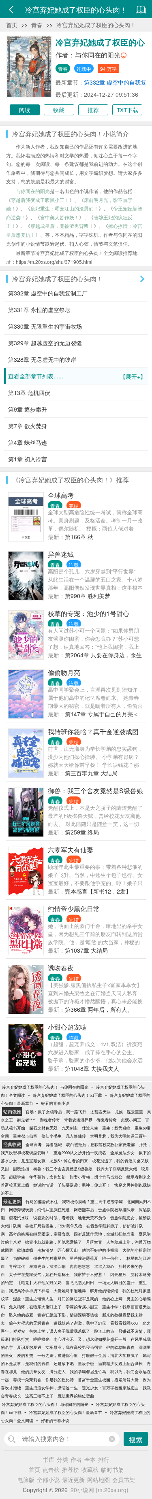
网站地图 (98, 1480)
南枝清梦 (45, 1250)
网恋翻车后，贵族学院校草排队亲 (104, 1209)
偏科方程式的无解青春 (29, 1323)
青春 (37, 25)
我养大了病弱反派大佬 (116, 1169)
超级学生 (17, 1177)
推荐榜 (70, 1469)
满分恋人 (57, 1371)
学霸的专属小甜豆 (82, 1307)
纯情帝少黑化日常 (74, 908)
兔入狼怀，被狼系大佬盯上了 (35, 1307)
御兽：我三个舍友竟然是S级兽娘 (95, 790)
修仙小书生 (51, 1136)
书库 (48, 1459)
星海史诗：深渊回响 (47, 1266)
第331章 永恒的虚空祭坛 (39, 310)
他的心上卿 (112, 1299)
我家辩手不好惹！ (90, 1274)
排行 (103, 1459)
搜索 (136, 1439)
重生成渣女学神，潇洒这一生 (51, 1388)
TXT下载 (127, 110)
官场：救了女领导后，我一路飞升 (56, 1112)
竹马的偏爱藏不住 (42, 1201)
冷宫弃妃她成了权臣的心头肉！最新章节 (65, 1412)
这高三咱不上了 (39, 1396)
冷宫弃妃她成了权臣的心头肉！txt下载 (67, 1095)
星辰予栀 (86, 1363)
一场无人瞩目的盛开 (116, 1282)
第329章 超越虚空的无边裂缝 (45, 343)
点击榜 (51, 1469)
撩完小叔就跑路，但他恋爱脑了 (53, 1242)
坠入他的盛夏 (21, 1315)
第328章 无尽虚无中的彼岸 (42, 359)
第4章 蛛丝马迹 (27, 442)
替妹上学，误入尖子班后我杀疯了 (59, 1331)
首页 (11, 25)
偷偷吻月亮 (64, 672)
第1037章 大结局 (86, 950)
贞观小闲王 (131, 1120)
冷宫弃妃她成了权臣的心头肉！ (96, 25)
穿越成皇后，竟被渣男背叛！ (62, 225)
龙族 (119, 1112)
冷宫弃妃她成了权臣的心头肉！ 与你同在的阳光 (45, 1087)
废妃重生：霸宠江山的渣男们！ (64, 208)
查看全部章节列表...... (77, 376)
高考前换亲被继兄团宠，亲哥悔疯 (39, 1234)
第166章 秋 (79, 537)
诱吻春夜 (61, 967)
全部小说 (48, 1480)
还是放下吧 (64, 1363)
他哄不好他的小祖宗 (100, 1250)
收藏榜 (89, 1469)
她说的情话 (43, 1185)
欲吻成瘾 (25, 1250)
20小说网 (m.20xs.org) (99, 1490)
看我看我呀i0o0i (124, 1323)
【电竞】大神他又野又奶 (39, 1282)
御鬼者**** (26, 1120)
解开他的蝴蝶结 (104, 1290)
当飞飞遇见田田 (80, 1282)
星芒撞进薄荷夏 (84, 1258)
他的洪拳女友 (33, 1371)
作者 (76, 1459)
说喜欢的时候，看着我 (53, 1218)
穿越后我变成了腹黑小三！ (40, 199)
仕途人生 (90, 1128)
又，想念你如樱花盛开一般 (102, 1339)
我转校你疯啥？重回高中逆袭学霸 (92, 1201)
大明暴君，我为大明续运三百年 (118, 1136)
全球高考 (61, 495)
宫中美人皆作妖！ (59, 217)
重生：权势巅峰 (116, 1128)
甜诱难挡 (21, 1169)
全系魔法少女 (122, 1152)
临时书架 (112, 1469)
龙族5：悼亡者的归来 (68, 1161)
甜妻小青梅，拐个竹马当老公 (96, 1177)
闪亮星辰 (118, 1274)
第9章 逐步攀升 (27, 409)
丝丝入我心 (104, 1266)
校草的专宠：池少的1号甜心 (88, 613)
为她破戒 (21, 1258)
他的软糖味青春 (120, 1347)
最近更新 (73, 1480)
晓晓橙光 (41, 1339)
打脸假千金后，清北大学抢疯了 (110, 1355)
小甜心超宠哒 (67, 1027)
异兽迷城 (61, 554)
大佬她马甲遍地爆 (70, 1290)
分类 (62, 1459)
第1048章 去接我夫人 (92, 1068)
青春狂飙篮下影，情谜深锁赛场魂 (67, 1315)
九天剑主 (70, 1128)
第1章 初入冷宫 (27, 459)
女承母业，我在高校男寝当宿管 (73, 1347)
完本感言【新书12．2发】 (98, 891)
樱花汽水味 (19, 1218)
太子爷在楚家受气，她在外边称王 (39, 1274)
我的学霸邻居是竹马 (88, 1371)
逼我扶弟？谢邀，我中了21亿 (80, 1323)
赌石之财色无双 (43, 1128)
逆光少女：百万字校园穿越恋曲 (110, 1388)
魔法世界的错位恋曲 (76, 1396)
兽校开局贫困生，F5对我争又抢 (53, 1226)
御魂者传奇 (50, 1120)
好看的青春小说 (55, 1103)
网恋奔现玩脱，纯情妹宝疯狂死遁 (39, 1209)
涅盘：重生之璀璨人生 (33, 1299)
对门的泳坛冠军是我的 (78, 1299)
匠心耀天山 (68, 1250)
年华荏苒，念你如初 (47, 1177)
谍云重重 (135, 1112)
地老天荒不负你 (92, 1218)
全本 (90, 1459)
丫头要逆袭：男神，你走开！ (84, 1185)
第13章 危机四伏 (29, 393)
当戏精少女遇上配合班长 (120, 1363)
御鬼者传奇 (106, 1120)
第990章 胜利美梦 (87, 596)
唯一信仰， (112, 1258)
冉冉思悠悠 (80, 1266)
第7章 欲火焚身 (27, 426)
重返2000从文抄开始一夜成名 (80, 1152)
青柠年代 (17, 1266)
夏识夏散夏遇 (29, 1347)
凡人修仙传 (76, 1136)
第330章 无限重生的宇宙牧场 (45, 326)
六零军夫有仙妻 (70, 849)
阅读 (24, 110)
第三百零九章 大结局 (91, 773)
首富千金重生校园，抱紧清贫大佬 (108, 1379)
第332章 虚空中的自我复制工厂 (48, 293)
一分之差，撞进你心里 (57, 1355)
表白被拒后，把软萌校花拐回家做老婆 (100, 1144)
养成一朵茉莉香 (27, 1379)
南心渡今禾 (64, 1339)
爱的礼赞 (25, 1355)
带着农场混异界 (78, 1120)
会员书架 (123, 1480)
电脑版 (25, 1480)
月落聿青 (94, 1242)
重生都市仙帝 (25, 1136)
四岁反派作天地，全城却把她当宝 (104, 1234)
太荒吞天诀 (100, 1112)
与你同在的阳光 (97, 54)
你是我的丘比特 (59, 1379)
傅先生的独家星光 (49, 1258)
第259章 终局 (82, 832)
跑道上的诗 (104, 1331)
